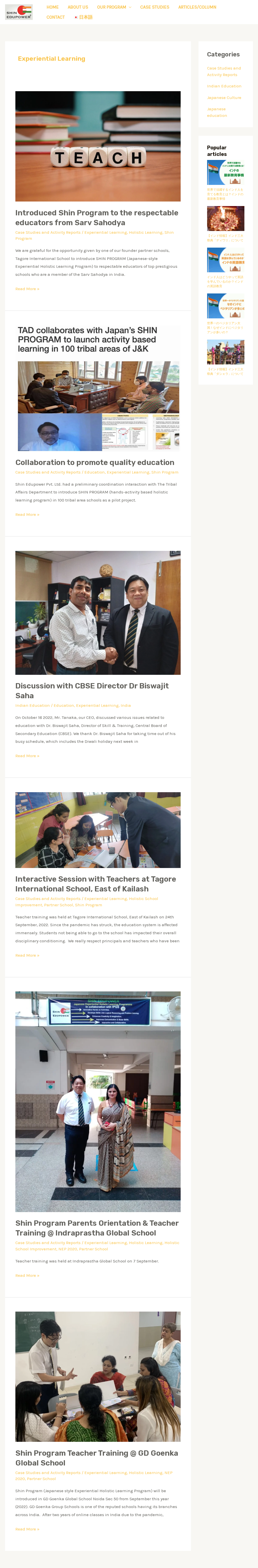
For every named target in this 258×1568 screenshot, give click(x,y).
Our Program (111, 7)
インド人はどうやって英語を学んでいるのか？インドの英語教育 (225, 281)
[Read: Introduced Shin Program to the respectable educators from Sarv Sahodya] (98, 145)
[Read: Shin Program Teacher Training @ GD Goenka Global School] (98, 1376)
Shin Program (165, 472)
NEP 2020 (67, 1248)
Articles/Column (197, 7)
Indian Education (32, 705)
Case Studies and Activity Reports (48, 232)
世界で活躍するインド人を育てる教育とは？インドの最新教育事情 (225, 194)
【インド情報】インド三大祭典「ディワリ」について (225, 238)
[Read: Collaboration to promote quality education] (98, 387)
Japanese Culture (224, 97)
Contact (56, 17)
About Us (78, 7)
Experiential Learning (105, 232)
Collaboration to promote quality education (94, 462)
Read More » (27, 288)
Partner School (58, 904)
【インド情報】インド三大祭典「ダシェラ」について (225, 372)
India (126, 705)
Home (53, 7)
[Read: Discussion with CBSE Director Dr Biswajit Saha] (98, 612)
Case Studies (154, 7)
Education (94, 472)
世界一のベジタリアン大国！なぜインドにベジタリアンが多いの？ (225, 327)
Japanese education (217, 112)
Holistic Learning (146, 232)
